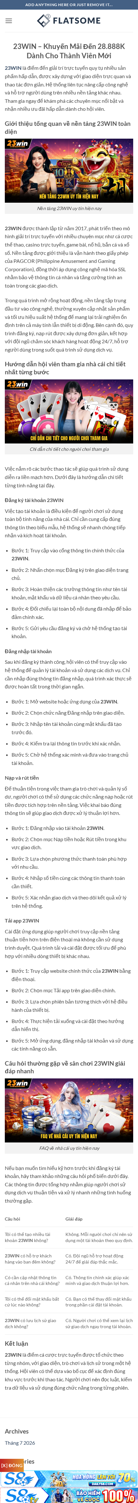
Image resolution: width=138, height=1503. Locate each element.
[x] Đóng (11, 1465)
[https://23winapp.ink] (69, 21)
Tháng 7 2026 (20, 1443)
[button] (9, 20)
